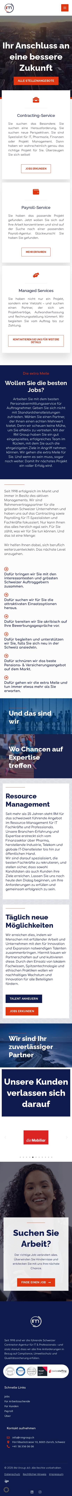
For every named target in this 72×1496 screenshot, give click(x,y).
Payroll (8, 1411)
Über (7, 1416)
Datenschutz (12, 1474)
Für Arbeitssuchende (17, 1401)
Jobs (7, 1396)
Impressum (56, 1474)
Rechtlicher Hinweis (34, 1474)
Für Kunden (11, 1406)
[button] (5, 1137)
